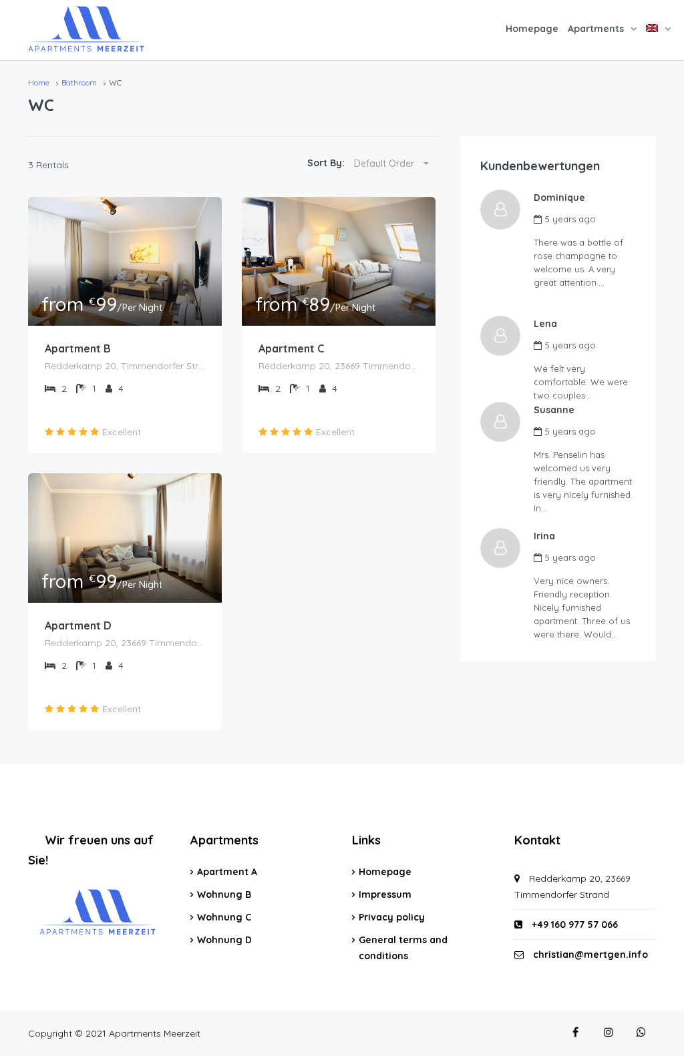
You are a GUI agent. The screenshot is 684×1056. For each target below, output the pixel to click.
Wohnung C (224, 917)
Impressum (385, 894)
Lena (545, 324)
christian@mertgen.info (590, 955)
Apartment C (291, 348)
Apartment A (227, 872)
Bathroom (79, 82)
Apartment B (78, 348)
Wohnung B (224, 894)
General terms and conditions (403, 948)
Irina (544, 536)
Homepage (532, 29)
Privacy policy (392, 917)
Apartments (596, 29)
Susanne (554, 410)
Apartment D (78, 625)
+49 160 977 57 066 (573, 924)
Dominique (559, 198)
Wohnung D (224, 940)
